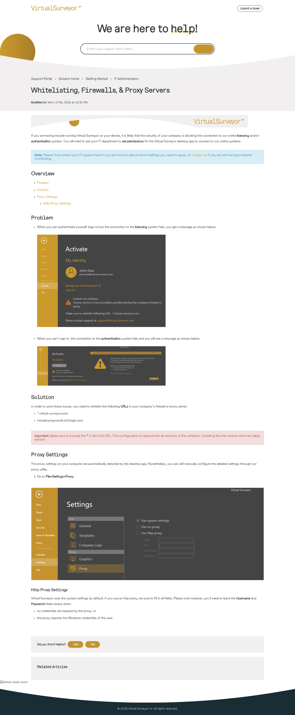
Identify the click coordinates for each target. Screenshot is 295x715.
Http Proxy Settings (57, 203)
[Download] (140, 314)
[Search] (204, 48)
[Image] (147, 121)
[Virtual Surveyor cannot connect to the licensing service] (150, 281)
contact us (199, 155)
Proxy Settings (47, 197)
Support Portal (41, 78)
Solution (43, 189)
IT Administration (126, 78)
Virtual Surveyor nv (140, 708)
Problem (43, 182)
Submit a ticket (250, 8)
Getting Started (97, 78)
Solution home (69, 78)
